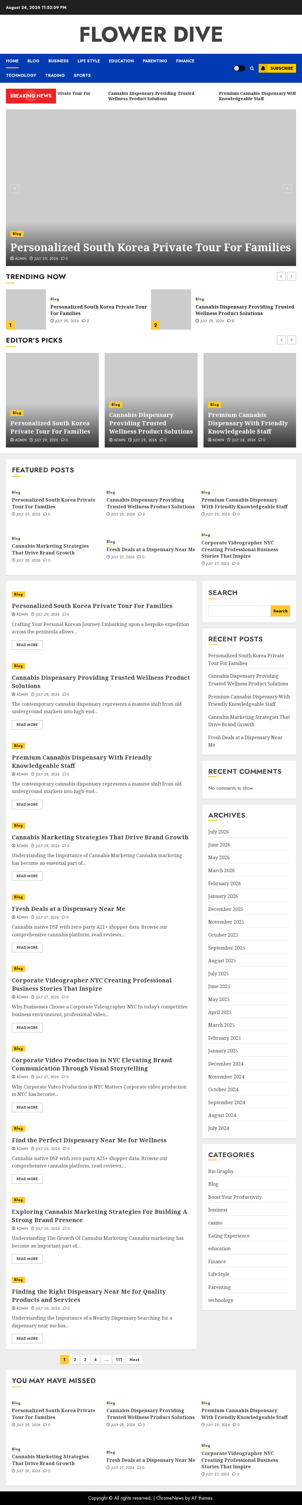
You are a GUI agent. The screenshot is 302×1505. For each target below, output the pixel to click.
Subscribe (281, 68)
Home (12, 61)
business (58, 61)
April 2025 (220, 1012)
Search (223, 592)
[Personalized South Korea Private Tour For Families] (151, 187)
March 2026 (221, 870)
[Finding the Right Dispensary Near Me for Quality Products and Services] (101, 1280)
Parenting (155, 61)
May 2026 (219, 857)
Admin (22, 846)
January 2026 (223, 896)
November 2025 (226, 922)
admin (21, 259)
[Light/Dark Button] (239, 68)
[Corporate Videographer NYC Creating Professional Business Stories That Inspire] (101, 968)
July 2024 (218, 1128)
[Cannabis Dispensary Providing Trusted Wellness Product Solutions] (26, 309)
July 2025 (218, 973)
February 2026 (224, 883)
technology (21, 75)
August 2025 (222, 960)
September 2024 (226, 1102)
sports (82, 75)
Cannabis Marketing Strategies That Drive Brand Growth (50, 549)
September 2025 (226, 948)
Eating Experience (229, 1235)
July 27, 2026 (123, 557)
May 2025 (219, 999)
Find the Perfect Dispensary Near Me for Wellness (89, 1140)
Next (134, 1360)
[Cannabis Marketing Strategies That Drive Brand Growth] (101, 825)
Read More (27, 645)
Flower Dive (151, 34)
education (121, 61)
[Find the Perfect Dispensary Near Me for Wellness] (101, 1128)
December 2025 (225, 909)
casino (215, 1222)
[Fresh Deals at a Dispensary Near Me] (101, 897)
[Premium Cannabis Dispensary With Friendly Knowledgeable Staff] (171, 309)
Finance (185, 61)
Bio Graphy (221, 1171)
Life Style (89, 61)
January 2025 (223, 1050)
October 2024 (223, 1089)
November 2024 (226, 1076)
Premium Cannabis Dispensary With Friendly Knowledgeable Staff (240, 310)
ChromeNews (170, 1498)
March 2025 (221, 1025)
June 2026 (219, 844)
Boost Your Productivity (235, 1197)
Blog (33, 61)
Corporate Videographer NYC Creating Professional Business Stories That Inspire (239, 549)
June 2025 (219, 986)
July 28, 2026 (67, 321)
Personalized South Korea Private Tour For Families (150, 247)
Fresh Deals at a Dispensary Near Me (150, 549)
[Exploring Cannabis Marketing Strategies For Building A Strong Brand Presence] (101, 1200)
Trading (55, 75)
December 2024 (225, 1063)
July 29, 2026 (46, 259)
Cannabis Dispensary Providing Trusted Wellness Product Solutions (99, 310)
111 (119, 1360)
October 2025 (223, 935)
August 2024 (222, 1115)
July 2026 (218, 831)
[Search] (252, 68)
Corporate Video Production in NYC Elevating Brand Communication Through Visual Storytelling (92, 1064)
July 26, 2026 (48, 1149)
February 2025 (224, 1038)
